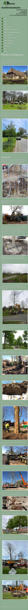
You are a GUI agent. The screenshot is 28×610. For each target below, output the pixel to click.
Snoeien (5, 24)
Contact (5, 51)
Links (5, 48)
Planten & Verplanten (8, 40)
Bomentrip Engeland (8, 43)
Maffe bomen (7, 46)
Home (5, 19)
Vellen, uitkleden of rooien (10, 38)
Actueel (5, 21)
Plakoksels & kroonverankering (11, 29)
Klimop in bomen (7, 27)
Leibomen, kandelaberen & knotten (12, 32)
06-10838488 (23, 13)
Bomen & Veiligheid (8, 35)
